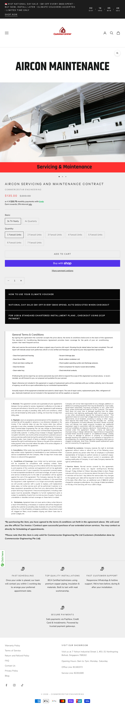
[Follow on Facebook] (6, 685)
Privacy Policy (11, 670)
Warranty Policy (12, 645)
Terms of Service (13, 650)
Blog (7, 675)
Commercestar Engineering (23, 189)
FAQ (7, 660)
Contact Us (10, 665)
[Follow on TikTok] (22, 685)
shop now (11, 14)
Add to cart (62, 254)
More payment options (62, 270)
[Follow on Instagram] (14, 685)
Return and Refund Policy (17, 655)
